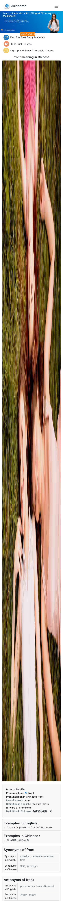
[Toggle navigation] (56, 6)
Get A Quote (27, 33)
